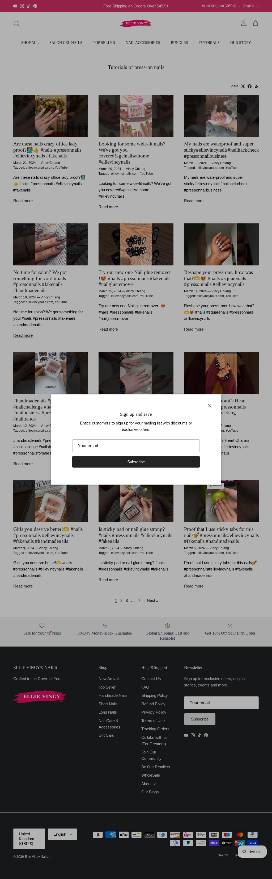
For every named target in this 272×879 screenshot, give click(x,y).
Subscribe (136, 462)
